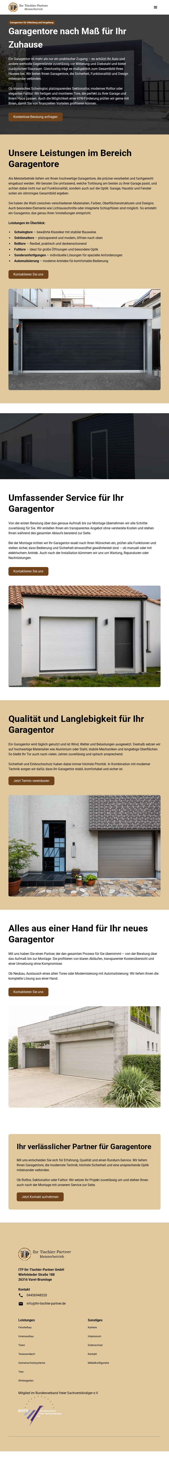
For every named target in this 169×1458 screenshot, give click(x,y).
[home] (28, 7)
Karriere (92, 1327)
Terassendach (26, 1354)
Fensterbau (25, 1327)
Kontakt (92, 1354)
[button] (156, 7)
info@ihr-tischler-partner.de (46, 1303)
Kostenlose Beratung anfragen (35, 117)
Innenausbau (26, 1336)
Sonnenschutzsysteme (31, 1362)
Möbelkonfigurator (98, 1362)
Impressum (94, 1336)
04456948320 (37, 1295)
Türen (21, 1345)
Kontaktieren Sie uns (28, 274)
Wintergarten (25, 1380)
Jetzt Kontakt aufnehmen (40, 1197)
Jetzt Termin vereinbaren (31, 781)
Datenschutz (95, 1345)
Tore (20, 1371)
